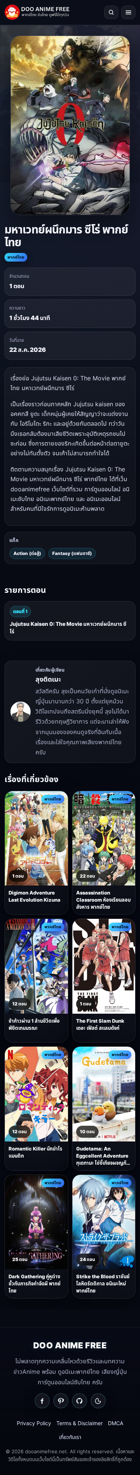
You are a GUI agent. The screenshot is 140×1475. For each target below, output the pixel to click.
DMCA (115, 1423)
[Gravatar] (98, 1400)
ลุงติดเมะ (48, 679)
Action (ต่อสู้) (27, 553)
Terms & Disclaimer (79, 1423)
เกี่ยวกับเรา (70, 1437)
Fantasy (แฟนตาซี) (72, 553)
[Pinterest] (60, 1400)
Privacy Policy (34, 1423)
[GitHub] (79, 1400)
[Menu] (128, 12)
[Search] (111, 12)
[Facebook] (42, 1400)
